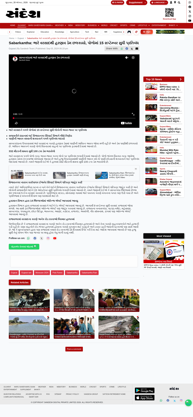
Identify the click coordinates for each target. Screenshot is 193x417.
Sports (123, 25)
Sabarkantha (72, 272)
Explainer (31, 32)
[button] (171, 2)
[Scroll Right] (124, 32)
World (104, 25)
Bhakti (172, 25)
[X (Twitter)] (132, 48)
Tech (87, 32)
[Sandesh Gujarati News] (26, 13)
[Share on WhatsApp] (188, 403)
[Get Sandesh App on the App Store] (144, 397)
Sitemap (57, 394)
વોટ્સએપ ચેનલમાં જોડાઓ (22, 247)
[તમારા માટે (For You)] (136, 32)
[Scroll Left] (9, 32)
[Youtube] (189, 20)
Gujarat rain (26, 272)
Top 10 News (154, 79)
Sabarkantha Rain (89, 272)
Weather (59, 25)
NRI (105, 32)
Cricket (114, 25)
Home (12, 25)
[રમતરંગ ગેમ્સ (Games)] (129, 32)
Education (45, 32)
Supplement (135, 2)
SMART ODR (33, 397)
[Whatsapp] (189, 2)
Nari (96, 32)
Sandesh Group (91, 394)
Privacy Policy (72, 394)
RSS (48, 394)
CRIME (132, 25)
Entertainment (159, 25)
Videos (18, 32)
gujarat (20, 38)
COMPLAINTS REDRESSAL (14, 397)
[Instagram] (189, 16)
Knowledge (59, 32)
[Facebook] (189, 7)
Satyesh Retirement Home (114, 394)
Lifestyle (142, 25)
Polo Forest (57, 272)
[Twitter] (189, 11)
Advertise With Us (34, 394)
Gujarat (22, 25)
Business (92, 25)
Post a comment (74, 349)
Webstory (80, 25)
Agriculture (74, 32)
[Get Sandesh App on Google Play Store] (144, 390)
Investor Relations (12, 394)
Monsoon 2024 (42, 272)
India (70, 25)
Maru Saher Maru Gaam (39, 25)
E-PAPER (119, 2)
